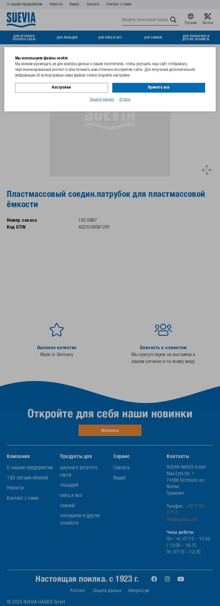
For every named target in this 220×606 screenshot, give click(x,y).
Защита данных (102, 100)
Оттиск (125, 100)
